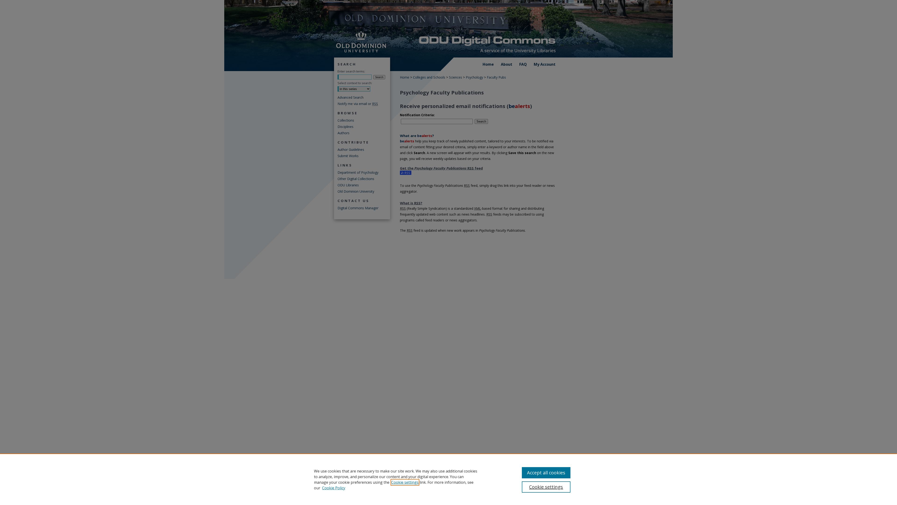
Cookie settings (405, 482)
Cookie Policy (333, 488)
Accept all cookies (546, 472)
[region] (448, 479)
